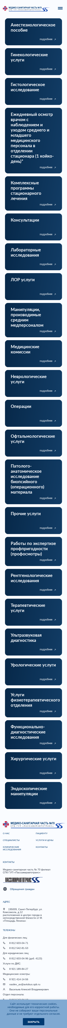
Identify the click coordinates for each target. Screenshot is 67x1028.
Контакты (42, 847)
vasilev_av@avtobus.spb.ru (24, 984)
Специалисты (11, 840)
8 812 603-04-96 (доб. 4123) (25, 958)
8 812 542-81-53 (18, 948)
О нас (6, 833)
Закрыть (33, 1022)
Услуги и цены (44, 840)
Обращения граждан (22, 889)
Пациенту (42, 833)
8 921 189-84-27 (18, 968)
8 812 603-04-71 (18, 943)
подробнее (46, 39)
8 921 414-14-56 (18, 979)
